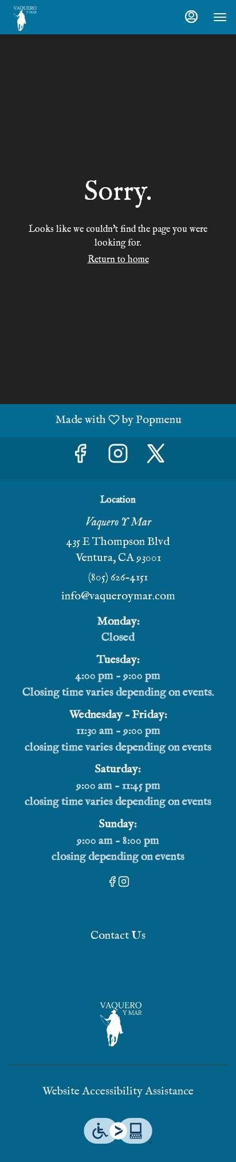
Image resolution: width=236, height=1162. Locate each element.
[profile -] (191, 16)
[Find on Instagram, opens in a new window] (118, 458)
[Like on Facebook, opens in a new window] (80, 458)
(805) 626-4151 (118, 577)
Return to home (118, 260)
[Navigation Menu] (220, 17)
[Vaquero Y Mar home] (60, 17)
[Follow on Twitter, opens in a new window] (155, 458)
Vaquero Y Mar (118, 1022)
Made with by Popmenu (95, 420)
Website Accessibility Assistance (118, 1091)
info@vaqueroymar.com (118, 596)
